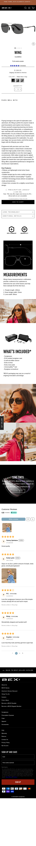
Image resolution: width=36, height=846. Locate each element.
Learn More (17, 490)
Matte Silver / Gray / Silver (22, 80)
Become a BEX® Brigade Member (11, 706)
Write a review (13, 519)
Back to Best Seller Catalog (19, 670)
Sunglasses (5, 712)
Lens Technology (11, 212)
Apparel (4, 721)
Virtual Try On (6, 694)
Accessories (5, 724)
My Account (5, 745)
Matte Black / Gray (13, 80)
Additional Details (12, 216)
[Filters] (28, 519)
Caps (3, 718)
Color (18, 76)
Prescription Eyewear (8, 715)
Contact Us (5, 739)
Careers (4, 697)
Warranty (4, 733)
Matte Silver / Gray (17, 80)
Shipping (11, 72)
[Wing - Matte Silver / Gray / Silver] (7, 111)
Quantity (18, 86)
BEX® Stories (5, 688)
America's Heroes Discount (9, 691)
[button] (14, 65)
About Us (4, 685)
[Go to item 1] (7, 527)
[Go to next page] (23, 653)
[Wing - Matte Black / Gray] (2, 111)
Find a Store (5, 700)
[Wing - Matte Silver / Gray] (4, 111)
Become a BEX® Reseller (9, 703)
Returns (4, 736)
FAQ (3, 730)
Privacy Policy (6, 742)
